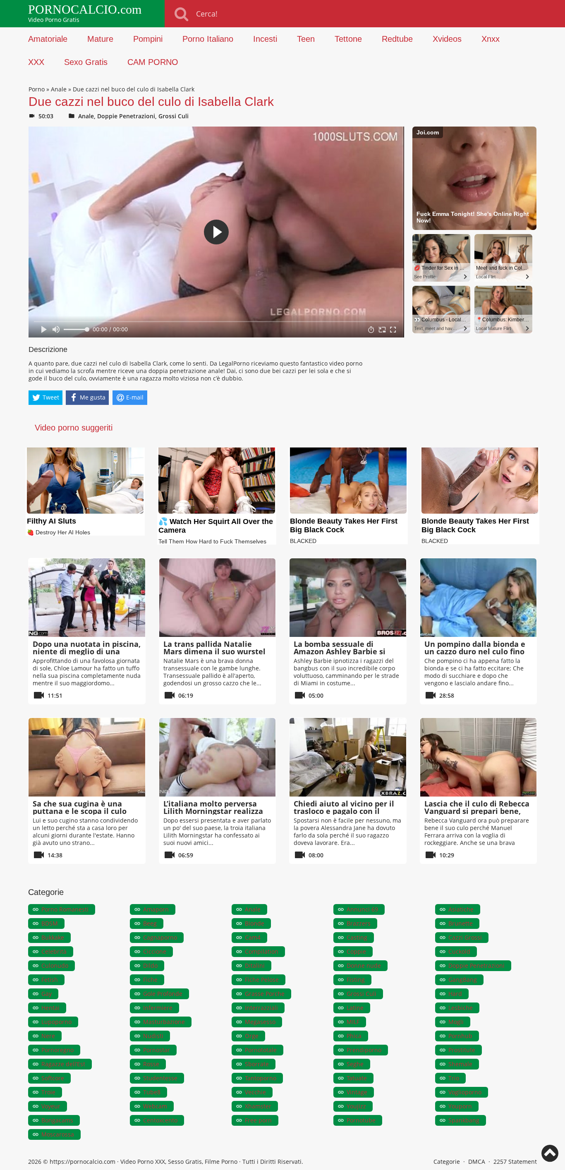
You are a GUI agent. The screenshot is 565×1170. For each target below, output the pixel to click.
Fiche (150, 979)
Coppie (356, 951)
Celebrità (54, 951)
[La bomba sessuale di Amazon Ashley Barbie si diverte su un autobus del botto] (348, 597)
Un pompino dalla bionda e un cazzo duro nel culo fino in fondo (474, 651)
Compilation (261, 951)
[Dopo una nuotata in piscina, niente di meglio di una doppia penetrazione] (87, 597)
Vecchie (255, 1092)
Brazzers (359, 923)
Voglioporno (464, 1092)
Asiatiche (461, 909)
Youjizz (356, 1106)
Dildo (150, 965)
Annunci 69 (362, 909)
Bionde (254, 923)
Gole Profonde (162, 994)
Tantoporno (260, 1078)
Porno (37, 89)
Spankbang (463, 1120)
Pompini (148, 38)
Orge (252, 1036)
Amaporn (156, 909)
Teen (306, 38)
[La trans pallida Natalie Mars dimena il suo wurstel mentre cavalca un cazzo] (217, 597)
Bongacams (57, 1120)
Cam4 (253, 937)
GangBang (462, 979)
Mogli (456, 1022)
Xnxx (490, 38)
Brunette (460, 923)
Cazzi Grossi (465, 937)
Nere (48, 1036)
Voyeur (50, 1106)
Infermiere (157, 1008)
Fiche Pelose (262, 979)
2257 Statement (515, 1161)
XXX (36, 62)
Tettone (348, 38)
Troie (48, 1092)
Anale (59, 89)
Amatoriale (47, 38)
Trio (453, 1078)
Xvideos (447, 38)
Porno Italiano (207, 38)
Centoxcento (160, 1120)
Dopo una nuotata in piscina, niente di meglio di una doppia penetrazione (87, 651)
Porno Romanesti (65, 909)
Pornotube (361, 1120)
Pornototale (261, 1050)
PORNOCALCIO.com (84, 9)
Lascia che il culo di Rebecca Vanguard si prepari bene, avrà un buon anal (476, 811)
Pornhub (460, 1036)
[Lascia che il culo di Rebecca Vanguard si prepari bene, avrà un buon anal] (478, 757)
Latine (355, 1008)
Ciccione (154, 951)
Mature (100, 38)
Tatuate (357, 1078)
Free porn (258, 1120)
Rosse (151, 1064)
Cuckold (459, 951)
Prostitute (461, 1050)
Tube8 (151, 1092)
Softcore (52, 1078)
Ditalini (255, 965)
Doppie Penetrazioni (126, 116)
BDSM (49, 923)
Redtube (397, 38)
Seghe (355, 1064)
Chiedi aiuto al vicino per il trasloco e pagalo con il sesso (344, 811)
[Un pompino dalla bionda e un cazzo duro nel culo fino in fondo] (478, 597)
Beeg (150, 923)
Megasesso (260, 1022)
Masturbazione (164, 1022)
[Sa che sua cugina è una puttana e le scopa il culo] (87, 757)
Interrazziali (261, 1008)
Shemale (460, 1064)
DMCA (476, 1161)
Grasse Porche (265, 994)
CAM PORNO (152, 62)
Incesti (265, 38)
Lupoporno (56, 1022)
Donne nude (364, 965)
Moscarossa (57, 1134)
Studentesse (160, 1078)
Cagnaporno (160, 937)
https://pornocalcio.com (82, 1161)
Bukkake (52, 937)
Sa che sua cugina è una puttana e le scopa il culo (80, 807)
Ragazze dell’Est (63, 1064)
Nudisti (153, 1036)
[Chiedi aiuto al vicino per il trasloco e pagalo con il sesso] (348, 757)
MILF (353, 1022)
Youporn (460, 1106)
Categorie (446, 1161)
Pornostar (156, 1050)
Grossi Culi (173, 116)
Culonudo (54, 965)
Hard (455, 994)
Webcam (155, 1106)
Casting (357, 937)
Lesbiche (460, 1008)
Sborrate (257, 1064)
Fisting (356, 979)
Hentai (50, 1008)
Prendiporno (364, 1050)
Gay (46, 994)
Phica (354, 1036)
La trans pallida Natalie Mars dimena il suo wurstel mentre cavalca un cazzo (214, 651)
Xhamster (258, 1106)
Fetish (49, 979)
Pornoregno (57, 1050)
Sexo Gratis (86, 62)
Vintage (357, 1092)
